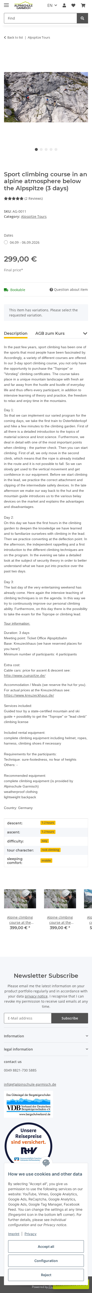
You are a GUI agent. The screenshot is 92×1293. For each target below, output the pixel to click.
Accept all (46, 1246)
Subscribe (70, 1018)
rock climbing (50, 849)
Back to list (15, 37)
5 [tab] (55, 149)
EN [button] (50, 5)
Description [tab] (15, 333)
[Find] (82, 18)
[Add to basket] (8, 52)
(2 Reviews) (34, 198)
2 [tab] (41, 149)
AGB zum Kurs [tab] (50, 333)
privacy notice (36, 996)
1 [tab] (36, 149)
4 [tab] (51, 149)
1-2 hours (48, 822)
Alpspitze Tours (34, 216)
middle (46, 860)
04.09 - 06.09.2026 (24, 242)
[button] (64, 5)
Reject (46, 1275)
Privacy (31, 1234)
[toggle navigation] (6, 3)
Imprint (13, 1234)
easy (44, 840)
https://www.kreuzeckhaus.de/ (29, 695)
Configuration (46, 1261)
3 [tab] (46, 149)
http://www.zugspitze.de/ (24, 675)
